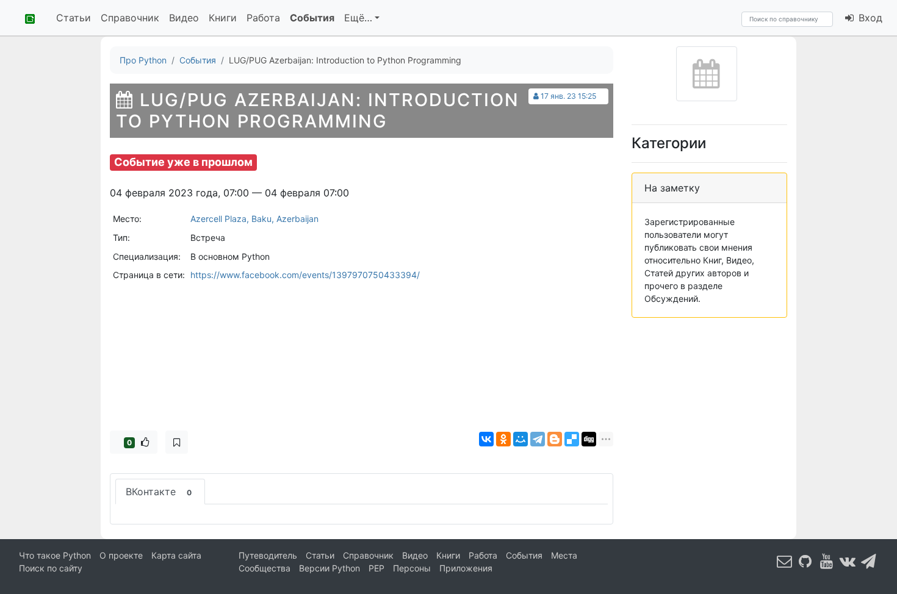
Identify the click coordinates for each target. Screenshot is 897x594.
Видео (184, 18)
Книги (223, 18)
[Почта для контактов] (784, 560)
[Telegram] (537, 439)
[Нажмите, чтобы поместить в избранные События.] (176, 442)
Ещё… (358, 18)
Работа (263, 18)
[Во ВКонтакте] (847, 560)
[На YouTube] (827, 560)
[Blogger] (554, 439)
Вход (869, 18)
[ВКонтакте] (486, 439)
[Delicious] (571, 439)
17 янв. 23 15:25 (568, 96)
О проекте (121, 555)
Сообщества (264, 568)
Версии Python (329, 568)
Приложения (465, 568)
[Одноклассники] (503, 439)
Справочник (130, 18)
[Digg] (589, 439)
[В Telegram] (869, 560)
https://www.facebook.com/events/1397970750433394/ (305, 275)
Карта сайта (176, 555)
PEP (376, 568)
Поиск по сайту (50, 568)
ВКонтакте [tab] (159, 491)
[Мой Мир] (520, 439)
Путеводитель (268, 555)
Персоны (412, 568)
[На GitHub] (805, 560)
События (312, 18)
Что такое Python (55, 555)
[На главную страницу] (25, 17)
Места (564, 555)
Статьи (73, 18)
